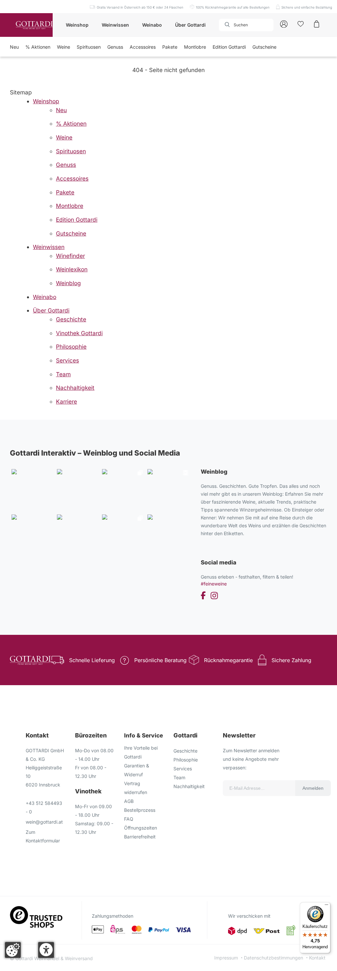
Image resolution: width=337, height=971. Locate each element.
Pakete (169, 47)
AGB (129, 801)
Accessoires (143, 47)
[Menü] (326, 906)
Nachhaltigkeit (189, 786)
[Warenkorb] (316, 23)
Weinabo (152, 25)
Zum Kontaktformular (43, 836)
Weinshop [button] (77, 25)
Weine (63, 47)
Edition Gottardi (229, 47)
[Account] (284, 23)
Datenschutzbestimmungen (273, 957)
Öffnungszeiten (140, 828)
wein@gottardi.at (44, 822)
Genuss (115, 47)
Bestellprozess (139, 810)
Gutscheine (264, 47)
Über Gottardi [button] (190, 25)
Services (182, 768)
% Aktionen (37, 47)
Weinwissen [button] (115, 25)
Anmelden (313, 788)
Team (179, 777)
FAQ (128, 819)
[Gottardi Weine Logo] (34, 25)
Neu (14, 47)
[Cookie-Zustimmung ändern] (13, 950)
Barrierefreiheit (140, 836)
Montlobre (195, 47)
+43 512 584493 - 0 (44, 807)
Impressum (226, 957)
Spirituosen (89, 47)
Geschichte (185, 751)
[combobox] (246, 25)
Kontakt (317, 957)
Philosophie (185, 759)
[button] (46, 950)
